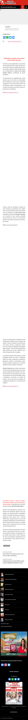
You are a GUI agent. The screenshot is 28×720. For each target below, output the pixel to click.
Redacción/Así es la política (11, 29)
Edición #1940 (5, 706)
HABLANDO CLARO (5, 623)
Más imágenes (14, 712)
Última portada (14, 671)
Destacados (6, 545)
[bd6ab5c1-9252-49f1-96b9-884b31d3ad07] (14, 643)
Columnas (7, 26)
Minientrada (8, 28)
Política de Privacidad (6, 626)
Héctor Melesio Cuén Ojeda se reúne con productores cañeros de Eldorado (13, 553)
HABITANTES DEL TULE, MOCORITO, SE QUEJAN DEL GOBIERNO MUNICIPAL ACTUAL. (13, 561)
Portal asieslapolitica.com (8, 7)
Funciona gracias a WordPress (7, 718)
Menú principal (26, 7)
